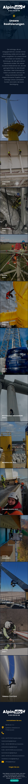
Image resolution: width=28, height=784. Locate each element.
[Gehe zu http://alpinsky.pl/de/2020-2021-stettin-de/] (14, 538)
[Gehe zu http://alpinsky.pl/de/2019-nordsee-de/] (14, 304)
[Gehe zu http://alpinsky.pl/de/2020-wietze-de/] (14, 351)
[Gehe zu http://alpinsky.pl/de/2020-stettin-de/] (14, 632)
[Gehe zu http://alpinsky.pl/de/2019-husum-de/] (14, 258)
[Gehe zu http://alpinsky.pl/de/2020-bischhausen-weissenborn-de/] (14, 398)
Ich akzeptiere (14, 780)
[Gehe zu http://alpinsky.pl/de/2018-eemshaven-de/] (14, 211)
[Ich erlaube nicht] (26, 777)
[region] (14, 19)
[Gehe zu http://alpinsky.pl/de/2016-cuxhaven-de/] (14, 164)
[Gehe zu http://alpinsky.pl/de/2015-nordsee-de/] (14, 117)
